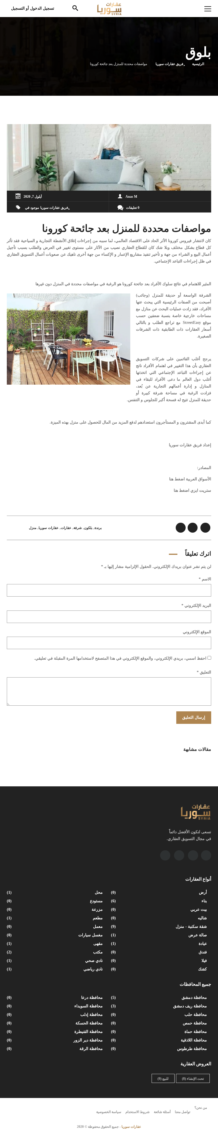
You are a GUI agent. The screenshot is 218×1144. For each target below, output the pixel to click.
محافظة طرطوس (159, 1049)
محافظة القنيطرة (55, 1032)
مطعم (55, 918)
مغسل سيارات (55, 935)
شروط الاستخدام (137, 1112)
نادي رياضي (55, 969)
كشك (159, 969)
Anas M (131, 197)
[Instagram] (179, 855)
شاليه (159, 918)
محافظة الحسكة (55, 1023)
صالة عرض (159, 935)
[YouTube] (193, 855)
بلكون (88, 528)
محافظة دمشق (159, 997)
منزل (32, 528)
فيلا (159, 960)
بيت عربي (159, 909)
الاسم (205, 579)
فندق (159, 952)
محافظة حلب (159, 1014)
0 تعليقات (132, 208)
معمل (55, 926)
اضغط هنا (177, 479)
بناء (159, 901)
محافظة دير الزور (55, 1040)
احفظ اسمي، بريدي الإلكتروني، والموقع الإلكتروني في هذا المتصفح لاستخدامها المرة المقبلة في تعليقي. (120, 658)
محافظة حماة (159, 1032)
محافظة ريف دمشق (159, 1006)
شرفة (78, 528)
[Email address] (165, 855)
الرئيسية (198, 64)
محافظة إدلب (55, 1014)
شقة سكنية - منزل (159, 926)
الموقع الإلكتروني (197, 632)
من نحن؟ (200, 1108)
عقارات (66, 528)
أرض (159, 892)
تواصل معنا (182, 1112)
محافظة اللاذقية (159, 1040)
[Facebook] (206, 855)
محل (55, 892)
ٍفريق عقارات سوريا (169, 64)
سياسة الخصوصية (108, 1112)
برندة (98, 528)
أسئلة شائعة (162, 1112)
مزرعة (55, 909)
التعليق (204, 672)
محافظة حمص (159, 1023)
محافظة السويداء (55, 1006)
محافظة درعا (55, 997)
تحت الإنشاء (193, 1079)
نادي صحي (55, 960)
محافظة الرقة (55, 1049)
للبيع (163, 1079)
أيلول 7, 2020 (33, 197)
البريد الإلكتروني (196, 605)
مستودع (55, 901)
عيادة (159, 943)
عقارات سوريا (48, 528)
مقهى (55, 943)
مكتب (55, 952)
